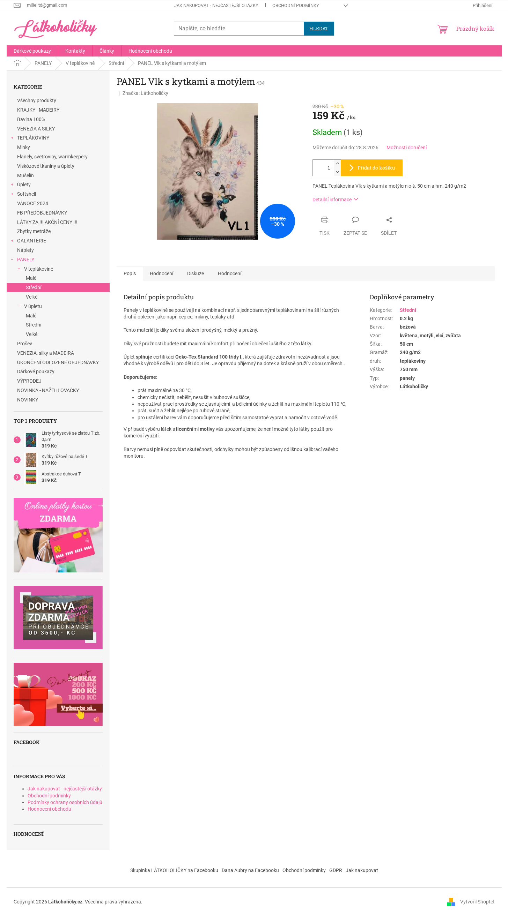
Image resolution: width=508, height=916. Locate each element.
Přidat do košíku (376, 167)
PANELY (25, 259)
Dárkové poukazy (35, 371)
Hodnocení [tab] (161, 273)
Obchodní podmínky (295, 5)
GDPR (335, 870)
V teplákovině (38, 269)
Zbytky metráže (34, 231)
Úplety (24, 184)
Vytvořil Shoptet (477, 901)
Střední (33, 287)
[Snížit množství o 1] (337, 172)
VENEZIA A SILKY (36, 129)
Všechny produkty (36, 100)
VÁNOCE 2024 (32, 203)
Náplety (25, 250)
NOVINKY (27, 400)
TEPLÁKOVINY (33, 138)
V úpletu (33, 306)
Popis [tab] (130, 273)
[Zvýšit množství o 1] (337, 164)
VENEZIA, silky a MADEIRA (45, 353)
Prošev (24, 343)
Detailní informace (332, 199)
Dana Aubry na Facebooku (250, 870)
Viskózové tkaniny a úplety (45, 166)
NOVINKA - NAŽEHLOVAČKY (48, 390)
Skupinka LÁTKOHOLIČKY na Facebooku (174, 870)
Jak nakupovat (362, 870)
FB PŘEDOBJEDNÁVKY (42, 213)
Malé (31, 278)
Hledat (319, 28)
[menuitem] (32, 51)
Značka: (145, 93)
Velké (31, 297)
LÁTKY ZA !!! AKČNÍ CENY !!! (47, 222)
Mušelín (25, 175)
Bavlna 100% (31, 119)
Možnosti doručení (406, 147)
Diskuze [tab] (195, 273)
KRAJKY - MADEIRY (38, 110)
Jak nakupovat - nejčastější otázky (216, 5)
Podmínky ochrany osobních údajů (65, 802)
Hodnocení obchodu (49, 809)
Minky (23, 147)
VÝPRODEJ (29, 381)
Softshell (26, 194)
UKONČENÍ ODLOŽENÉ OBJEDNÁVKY (58, 362)
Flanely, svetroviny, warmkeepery (52, 156)
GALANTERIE (31, 240)
